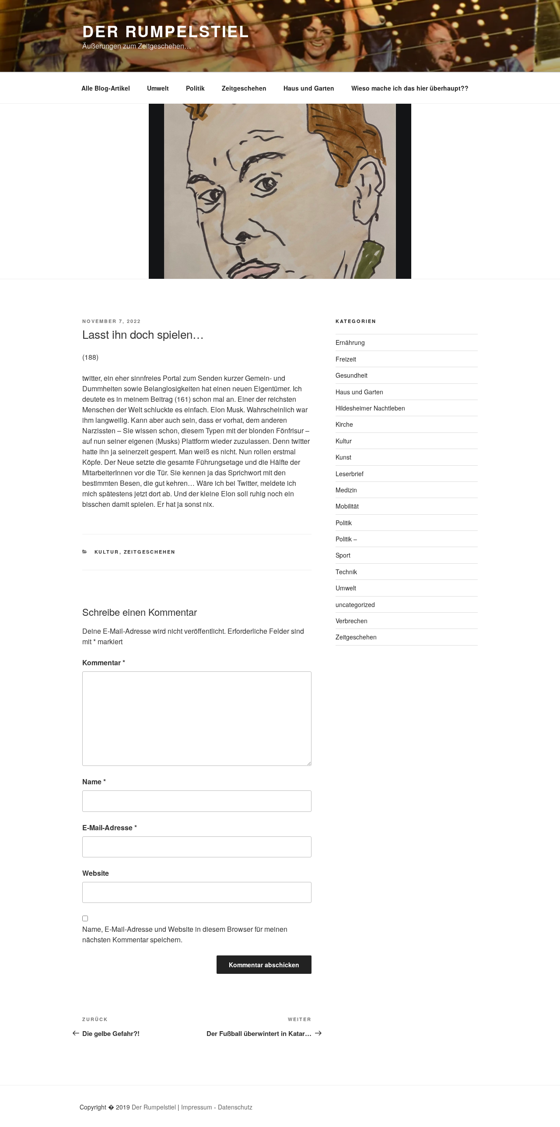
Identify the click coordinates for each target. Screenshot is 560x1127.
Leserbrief (350, 473)
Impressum (196, 1106)
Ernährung (350, 342)
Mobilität (347, 506)
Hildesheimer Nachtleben (370, 408)
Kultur (106, 551)
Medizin (346, 489)
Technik (346, 571)
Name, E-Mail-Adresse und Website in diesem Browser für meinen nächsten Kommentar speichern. (184, 934)
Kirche (344, 424)
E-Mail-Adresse (109, 827)
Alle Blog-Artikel (105, 88)
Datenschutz (235, 1106)
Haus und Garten (309, 88)
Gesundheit (352, 375)
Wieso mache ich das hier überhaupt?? (410, 88)
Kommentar (103, 662)
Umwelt (158, 88)
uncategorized (355, 604)
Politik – (346, 538)
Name (94, 781)
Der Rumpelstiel (166, 30)
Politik (195, 88)
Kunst (343, 457)
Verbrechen (352, 620)
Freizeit (346, 359)
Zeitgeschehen (244, 88)
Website (95, 873)
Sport (343, 555)
